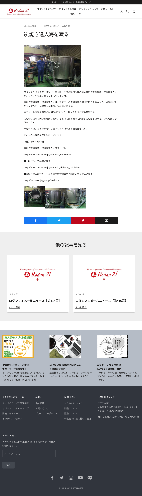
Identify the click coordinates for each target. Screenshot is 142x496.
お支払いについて (73, 403)
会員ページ (75, 13)
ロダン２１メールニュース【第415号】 (101, 300)
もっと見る (14, 307)
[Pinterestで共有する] (83, 220)
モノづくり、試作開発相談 (15, 403)
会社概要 (40, 403)
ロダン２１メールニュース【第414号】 (35, 300)
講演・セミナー (10, 413)
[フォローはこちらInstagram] (71, 477)
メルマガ (13, 294)
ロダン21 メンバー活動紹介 (57, 25)
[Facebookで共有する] (35, 220)
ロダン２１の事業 (67, 8)
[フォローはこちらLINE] (89, 477)
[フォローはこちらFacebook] (52, 477)
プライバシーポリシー (47, 413)
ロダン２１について (46, 8)
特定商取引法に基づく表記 (77, 418)
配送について (71, 408)
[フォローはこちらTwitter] (61, 477)
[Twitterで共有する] (59, 220)
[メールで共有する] (106, 220)
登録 (8, 465)
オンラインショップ (88, 8)
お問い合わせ (107, 8)
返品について (71, 413)
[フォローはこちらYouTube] (80, 477)
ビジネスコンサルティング (15, 408)
